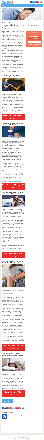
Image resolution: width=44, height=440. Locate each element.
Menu (3, 5)
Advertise (24, 438)
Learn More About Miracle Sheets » (13, 254)
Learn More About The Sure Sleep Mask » (13, 347)
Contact (20, 438)
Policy (28, 438)
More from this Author (18, 415)
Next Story (7, 401)
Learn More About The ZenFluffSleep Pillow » (13, 393)
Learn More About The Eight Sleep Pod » (13, 116)
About (16, 438)
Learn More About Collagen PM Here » (13, 186)
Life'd (19, 437)
